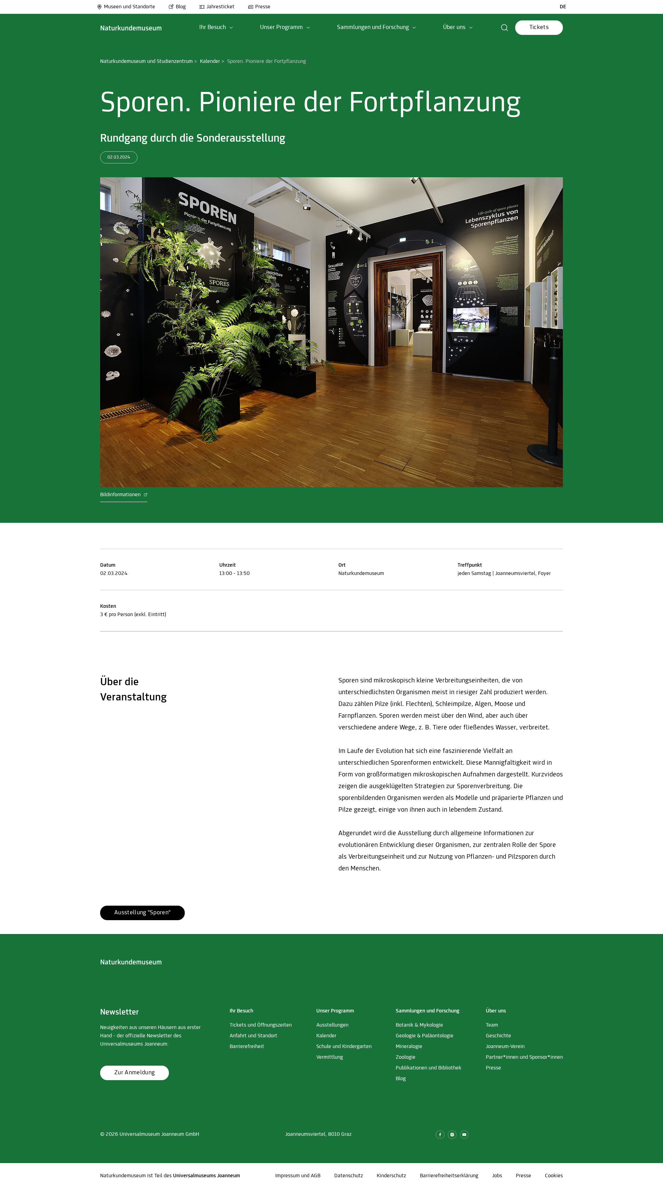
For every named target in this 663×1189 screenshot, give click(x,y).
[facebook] (440, 1134)
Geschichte (498, 1036)
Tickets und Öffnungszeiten (261, 1025)
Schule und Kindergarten (344, 1046)
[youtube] (464, 1134)
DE (563, 7)
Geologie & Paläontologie (424, 1036)
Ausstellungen (332, 1025)
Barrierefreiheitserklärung (449, 1176)
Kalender (210, 61)
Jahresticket (220, 7)
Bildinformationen (121, 495)
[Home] (131, 27)
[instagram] (452, 1134)
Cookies (554, 1176)
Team (492, 1025)
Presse (262, 7)
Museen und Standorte (129, 7)
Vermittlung (329, 1057)
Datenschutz (348, 1176)
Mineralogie (409, 1046)
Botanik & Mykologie (419, 1025)
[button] (216, 28)
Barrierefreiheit (247, 1046)
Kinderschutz (391, 1176)
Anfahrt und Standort (253, 1036)
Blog (181, 7)
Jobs (497, 1176)
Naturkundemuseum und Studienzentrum (146, 61)
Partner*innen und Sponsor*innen (524, 1057)
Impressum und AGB (297, 1176)
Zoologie (405, 1057)
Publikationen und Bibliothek (428, 1068)
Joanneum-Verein (505, 1046)
